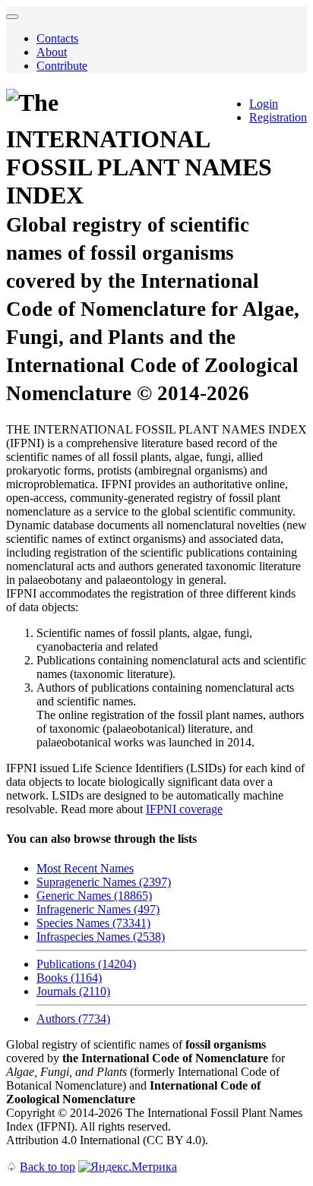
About (51, 52)
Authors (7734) (73, 1018)
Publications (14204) (86, 963)
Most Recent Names (85, 868)
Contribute (61, 65)
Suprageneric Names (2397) (103, 881)
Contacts (57, 38)
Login (263, 103)
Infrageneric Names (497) (98, 909)
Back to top (47, 1166)
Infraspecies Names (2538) (100, 936)
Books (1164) (69, 977)
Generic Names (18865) (94, 895)
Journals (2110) (73, 991)
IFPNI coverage (184, 809)
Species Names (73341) (93, 922)
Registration (278, 117)
